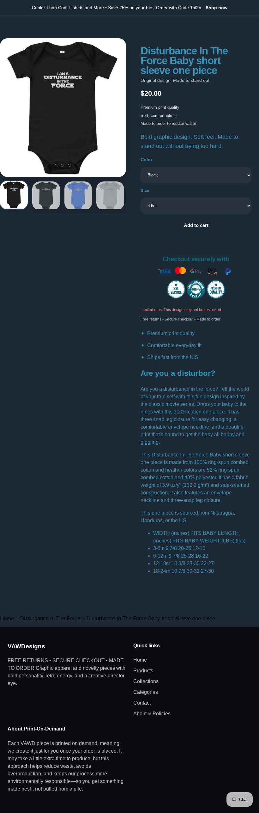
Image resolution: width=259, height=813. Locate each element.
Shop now (216, 7)
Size (145, 190)
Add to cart (196, 225)
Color (146, 159)
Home (7, 618)
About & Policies (152, 713)
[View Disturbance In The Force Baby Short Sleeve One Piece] (14, 195)
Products (143, 670)
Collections (146, 681)
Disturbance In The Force (50, 618)
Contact (142, 703)
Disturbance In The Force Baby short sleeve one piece (151, 618)
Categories (145, 692)
